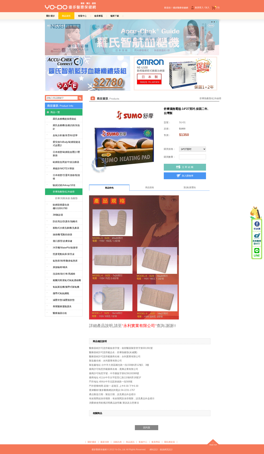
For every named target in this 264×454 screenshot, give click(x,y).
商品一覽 (55, 112)
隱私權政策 (169, 442)
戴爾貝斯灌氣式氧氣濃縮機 (67, 280)
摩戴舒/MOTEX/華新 (63, 168)
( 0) (217, 7)
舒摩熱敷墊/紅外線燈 (64, 191)
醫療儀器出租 (60, 313)
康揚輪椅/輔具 (60, 267)
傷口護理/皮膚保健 (62, 241)
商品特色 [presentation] (109, 188)
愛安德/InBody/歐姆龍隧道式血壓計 (66, 144)
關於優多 (50, 15)
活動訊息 (117, 442)
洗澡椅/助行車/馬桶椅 (64, 273)
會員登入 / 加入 (202, 7)
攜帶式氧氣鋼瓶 (61, 293)
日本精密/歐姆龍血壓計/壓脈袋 (66, 154)
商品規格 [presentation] (149, 187)
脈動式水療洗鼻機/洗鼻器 (66, 228)
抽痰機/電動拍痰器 (62, 234)
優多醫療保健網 (70, 7)
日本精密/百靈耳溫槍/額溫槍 (66, 177)
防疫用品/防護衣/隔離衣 (65, 221)
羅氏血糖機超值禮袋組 (64, 118)
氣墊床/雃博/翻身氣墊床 (65, 260)
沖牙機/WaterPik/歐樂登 (65, 247)
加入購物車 (187, 175)
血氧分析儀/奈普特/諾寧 (65, 135)
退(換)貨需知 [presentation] (190, 187)
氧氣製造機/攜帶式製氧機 (66, 287)
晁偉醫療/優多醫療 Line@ (257, 252)
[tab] (109, 188)
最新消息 (104, 442)
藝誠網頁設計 (166, 449)
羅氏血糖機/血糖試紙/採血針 (66, 127)
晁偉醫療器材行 (257, 239)
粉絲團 (257, 225)
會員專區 (99, 15)
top (213, 442)
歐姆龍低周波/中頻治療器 (66, 162)
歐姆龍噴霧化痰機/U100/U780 (61, 206)
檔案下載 (115, 15)
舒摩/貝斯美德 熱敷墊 (66, 198)
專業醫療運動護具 (62, 306)
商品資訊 (66, 15)
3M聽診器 (58, 214)
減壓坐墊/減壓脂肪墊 (64, 300)
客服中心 (83, 15)
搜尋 (80, 98)
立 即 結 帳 (187, 167)
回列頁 (146, 427)
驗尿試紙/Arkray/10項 (64, 185)
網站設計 (154, 449)
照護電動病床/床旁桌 (64, 254)
